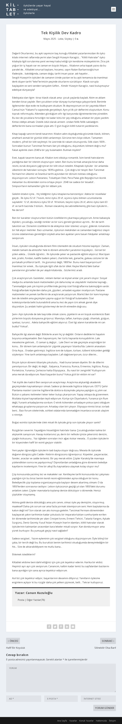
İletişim (112, 720)
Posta (21, 600)
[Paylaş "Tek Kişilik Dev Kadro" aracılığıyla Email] (73, 627)
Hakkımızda (101, 720)
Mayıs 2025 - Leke (53, 38)
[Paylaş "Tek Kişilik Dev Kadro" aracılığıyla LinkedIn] (67, 627)
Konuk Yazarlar (86, 720)
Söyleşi (68, 38)
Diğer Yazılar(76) (36, 600)
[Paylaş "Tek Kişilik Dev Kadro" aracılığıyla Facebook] (49, 627)
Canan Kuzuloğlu (39, 593)
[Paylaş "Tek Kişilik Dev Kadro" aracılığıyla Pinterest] (61, 627)
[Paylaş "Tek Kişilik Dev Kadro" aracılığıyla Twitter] (55, 627)
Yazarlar (73, 720)
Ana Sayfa (62, 720)
